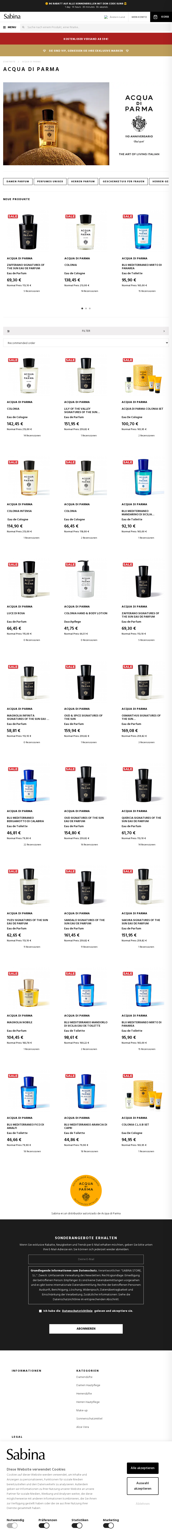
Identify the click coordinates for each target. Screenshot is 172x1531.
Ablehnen (143, 1504)
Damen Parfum (18, 182)
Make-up (82, 1410)
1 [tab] (82, 308)
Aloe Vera (82, 1427)
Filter (86, 331)
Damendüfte (84, 1377)
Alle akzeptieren (143, 1468)
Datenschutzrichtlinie (77, 1311)
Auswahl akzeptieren (142, 1486)
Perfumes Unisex (50, 182)
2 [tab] (86, 308)
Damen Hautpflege (88, 1385)
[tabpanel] (28, 255)
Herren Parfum (83, 182)
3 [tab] (90, 308)
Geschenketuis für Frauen (124, 182)
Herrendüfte (84, 1394)
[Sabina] (12, 17)
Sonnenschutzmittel (89, 1419)
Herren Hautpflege (88, 1402)
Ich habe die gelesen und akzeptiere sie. (88, 1311)
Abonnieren (86, 1328)
